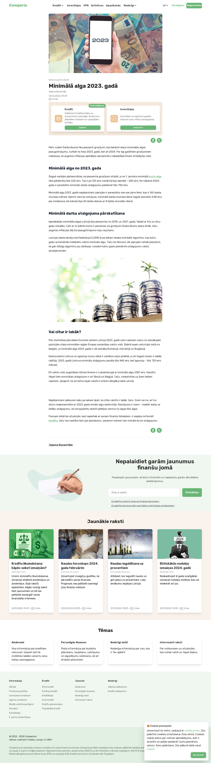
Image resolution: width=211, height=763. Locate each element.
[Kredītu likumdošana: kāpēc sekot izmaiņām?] (31, 544)
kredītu (53, 420)
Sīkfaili (12, 687)
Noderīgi (129, 5)
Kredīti (57, 5)
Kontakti (13, 708)
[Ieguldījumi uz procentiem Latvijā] (130, 544)
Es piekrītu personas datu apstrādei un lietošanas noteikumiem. (143, 505)
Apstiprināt (198, 755)
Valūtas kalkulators (117, 687)
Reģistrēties (194, 5)
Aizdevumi (80, 687)
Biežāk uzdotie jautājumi (21, 704)
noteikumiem (192, 730)
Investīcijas (74, 5)
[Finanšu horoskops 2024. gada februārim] (81, 544)
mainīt (150, 749)
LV (164, 5)
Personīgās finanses (85, 691)
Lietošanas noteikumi (20, 695)
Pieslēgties (178, 5)
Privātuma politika (18, 691)
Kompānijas (15, 713)
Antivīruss (97, 5)
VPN (86, 5)
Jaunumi (79, 681)
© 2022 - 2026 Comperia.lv (23, 736)
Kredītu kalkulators (117, 691)
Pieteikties (192, 492)
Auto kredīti (48, 700)
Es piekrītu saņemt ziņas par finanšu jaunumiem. (135, 501)
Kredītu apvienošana (52, 704)
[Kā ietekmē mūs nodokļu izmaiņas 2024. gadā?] (179, 544)
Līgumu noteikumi (18, 700)
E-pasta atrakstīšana (20, 717)
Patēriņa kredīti (49, 691)
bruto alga (155, 176)
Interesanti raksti (83, 700)
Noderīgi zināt (82, 695)
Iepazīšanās (113, 5)
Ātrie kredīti (48, 687)
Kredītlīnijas (47, 695)
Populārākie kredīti (51, 708)
